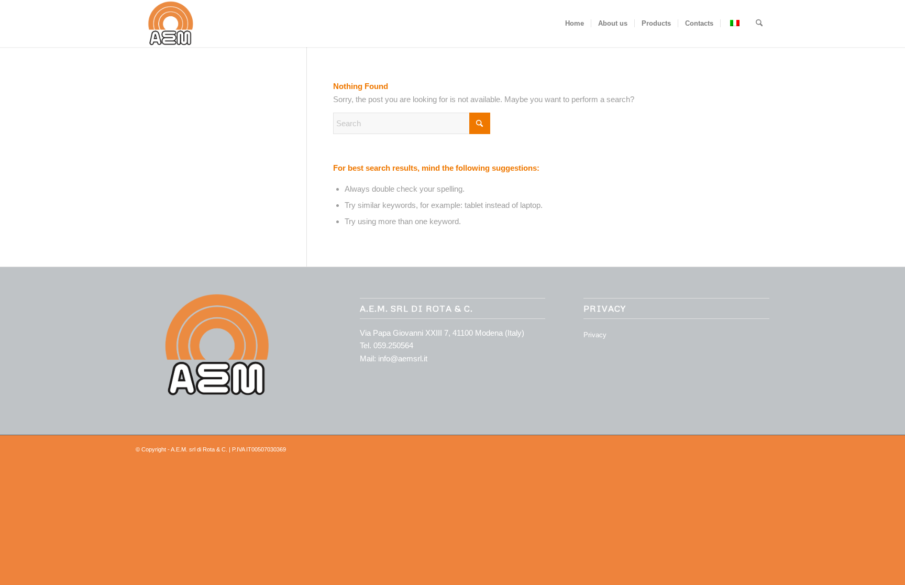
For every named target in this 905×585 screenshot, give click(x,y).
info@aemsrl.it (402, 358)
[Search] (759, 23)
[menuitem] (574, 23)
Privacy (594, 335)
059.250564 (393, 345)
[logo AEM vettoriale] (169, 23)
